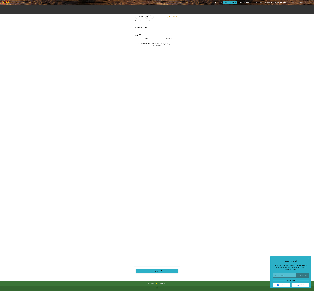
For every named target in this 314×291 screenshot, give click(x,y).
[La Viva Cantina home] (8, 2)
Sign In (302, 2)
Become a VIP (293, 2)
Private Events (260, 2)
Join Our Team (280, 2)
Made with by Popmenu (83, 283)
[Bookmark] (152, 17)
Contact (270, 2)
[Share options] (147, 17)
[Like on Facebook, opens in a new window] (157, 288)
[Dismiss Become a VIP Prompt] (309, 259)
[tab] (145, 38)
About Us (241, 2)
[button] (218, 2)
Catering (249, 2)
